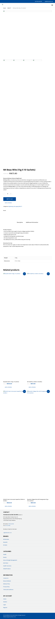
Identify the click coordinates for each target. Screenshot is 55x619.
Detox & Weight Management (10, 560)
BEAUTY (9, 8)
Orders (4, 599)
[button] (52, 5)
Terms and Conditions (8, 589)
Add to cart (10, 199)
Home (4, 8)
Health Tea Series (7, 566)
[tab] (19, 222)
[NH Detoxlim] (12, 211)
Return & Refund (7, 581)
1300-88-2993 (11, 524)
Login (4, 605)
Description (20, 222)
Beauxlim (5, 542)
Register (5, 607)
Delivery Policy (6, 584)
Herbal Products (7, 569)
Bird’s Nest (5, 563)
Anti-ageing (15, 206)
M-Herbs (5, 545)
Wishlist (5, 602)
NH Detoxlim (6, 539)
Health (4, 554)
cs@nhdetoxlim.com (7, 532)
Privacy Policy (6, 587)
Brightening (10, 206)
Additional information (32, 222)
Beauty (5, 557)
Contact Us (5, 578)
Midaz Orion (13, 617)
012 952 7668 (7, 525)
